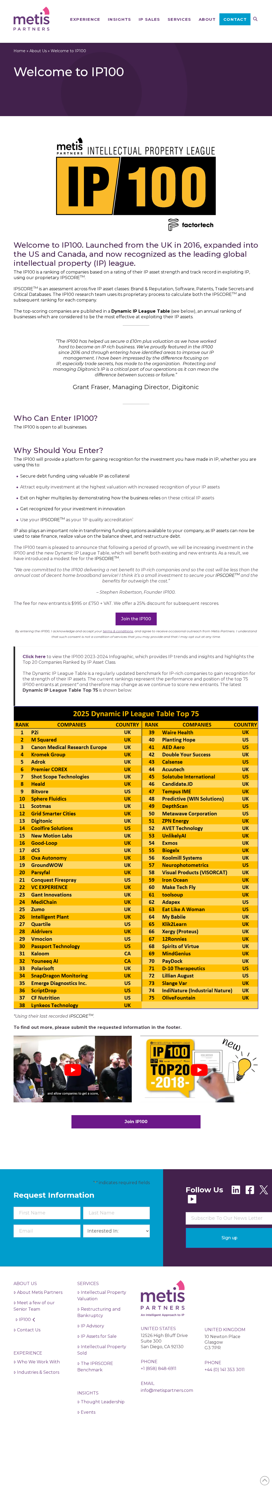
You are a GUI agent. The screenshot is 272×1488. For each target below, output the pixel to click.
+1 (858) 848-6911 (158, 1368)
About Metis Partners (39, 1292)
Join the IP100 (136, 618)
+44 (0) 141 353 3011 (225, 1369)
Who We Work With (38, 1361)
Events (88, 1412)
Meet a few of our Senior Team (34, 1306)
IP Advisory (92, 1325)
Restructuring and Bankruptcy (99, 1312)
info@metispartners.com (167, 1390)
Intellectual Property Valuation (101, 1295)
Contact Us (28, 1329)
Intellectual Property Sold (101, 1350)
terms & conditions (118, 631)
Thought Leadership (103, 1401)
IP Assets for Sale (99, 1336)
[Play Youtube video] (73, 1070)
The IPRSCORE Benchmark (95, 1366)
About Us (38, 50)
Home (20, 50)
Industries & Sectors (38, 1372)
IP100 (25, 1319)
